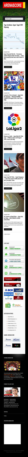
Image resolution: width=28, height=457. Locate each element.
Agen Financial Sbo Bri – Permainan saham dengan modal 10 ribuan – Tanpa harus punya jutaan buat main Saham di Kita (14, 56)
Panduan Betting (11, 325)
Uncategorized (11, 330)
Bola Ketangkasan (12, 319)
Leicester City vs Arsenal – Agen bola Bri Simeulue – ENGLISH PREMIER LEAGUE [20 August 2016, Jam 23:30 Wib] (13, 97)
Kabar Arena (10, 323)
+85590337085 (12, 400)
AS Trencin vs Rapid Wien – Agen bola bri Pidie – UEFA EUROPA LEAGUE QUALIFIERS (13, 218)
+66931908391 (12, 399)
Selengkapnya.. (8, 67)
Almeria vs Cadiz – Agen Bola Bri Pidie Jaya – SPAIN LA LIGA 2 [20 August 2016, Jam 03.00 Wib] (13, 137)
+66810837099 (11, 402)
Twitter (5, 415)
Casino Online (11, 321)
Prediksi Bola (10, 327)
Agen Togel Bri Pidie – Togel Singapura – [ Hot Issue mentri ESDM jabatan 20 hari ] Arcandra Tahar (14, 178)
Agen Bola (10, 316)
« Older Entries (7, 234)
